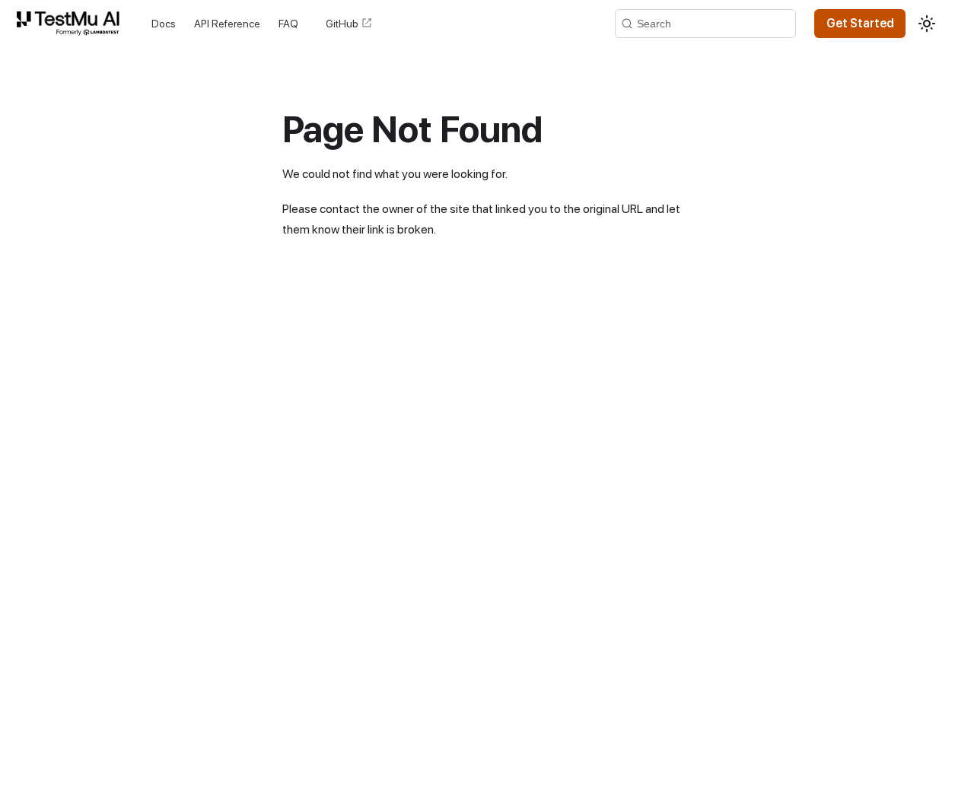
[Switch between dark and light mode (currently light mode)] (927, 23)
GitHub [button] (342, 23)
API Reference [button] (227, 23)
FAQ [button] (288, 23)
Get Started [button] (860, 23)
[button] (71, 23)
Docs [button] (163, 23)
